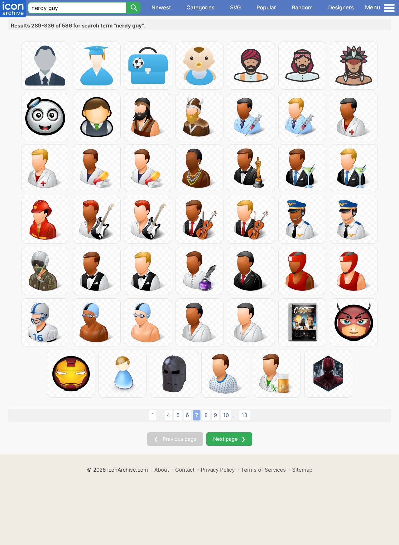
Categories (200, 7)
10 (226, 415)
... (160, 415)
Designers (341, 7)
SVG (235, 7)
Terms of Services (263, 470)
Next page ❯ (229, 439)
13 (245, 415)
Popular (266, 7)
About (161, 470)
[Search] (133, 8)
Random (302, 7)
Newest (161, 7)
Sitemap (302, 470)
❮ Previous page (175, 439)
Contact (185, 470)
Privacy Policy (218, 470)
